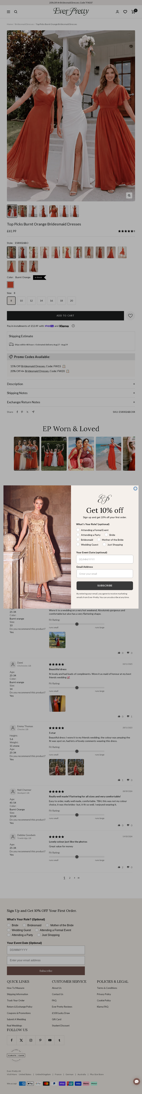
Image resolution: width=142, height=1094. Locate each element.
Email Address (85, 566)
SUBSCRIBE (104, 585)
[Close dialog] (135, 488)
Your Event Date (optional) (91, 552)
